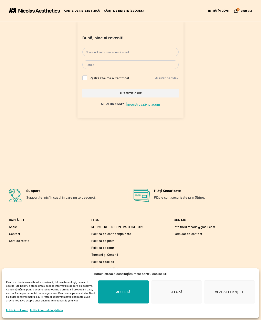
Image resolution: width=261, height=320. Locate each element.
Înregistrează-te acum (143, 104)
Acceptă (123, 292)
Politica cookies (102, 262)
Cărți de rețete (19, 240)
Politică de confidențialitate (46, 310)
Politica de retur (102, 247)
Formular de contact (188, 234)
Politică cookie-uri (17, 310)
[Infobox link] (68, 195)
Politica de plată (102, 240)
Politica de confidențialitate (111, 234)
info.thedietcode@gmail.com (194, 227)
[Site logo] (34, 10)
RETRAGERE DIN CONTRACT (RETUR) (117, 227)
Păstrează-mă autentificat (109, 78)
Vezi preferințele (229, 292)
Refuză (176, 292)
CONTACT (181, 220)
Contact (14, 234)
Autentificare (130, 93)
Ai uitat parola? (166, 78)
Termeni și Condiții (104, 254)
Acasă (13, 227)
